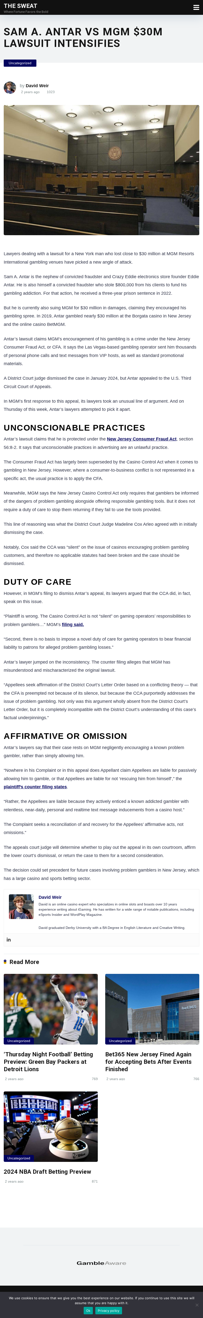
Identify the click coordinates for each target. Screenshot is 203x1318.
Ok (88, 1311)
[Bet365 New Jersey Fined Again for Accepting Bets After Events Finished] (152, 1009)
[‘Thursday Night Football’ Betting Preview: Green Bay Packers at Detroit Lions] (51, 1009)
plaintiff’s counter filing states (35, 786)
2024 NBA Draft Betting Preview (47, 1171)
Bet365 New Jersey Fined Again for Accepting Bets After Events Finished (148, 1062)
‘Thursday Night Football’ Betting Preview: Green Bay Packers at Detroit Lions (48, 1062)
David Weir (37, 85)
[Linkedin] (8, 939)
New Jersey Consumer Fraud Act (142, 439)
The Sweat (20, 5)
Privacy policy (109, 1311)
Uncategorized (20, 63)
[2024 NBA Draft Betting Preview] (51, 1126)
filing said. (73, 624)
